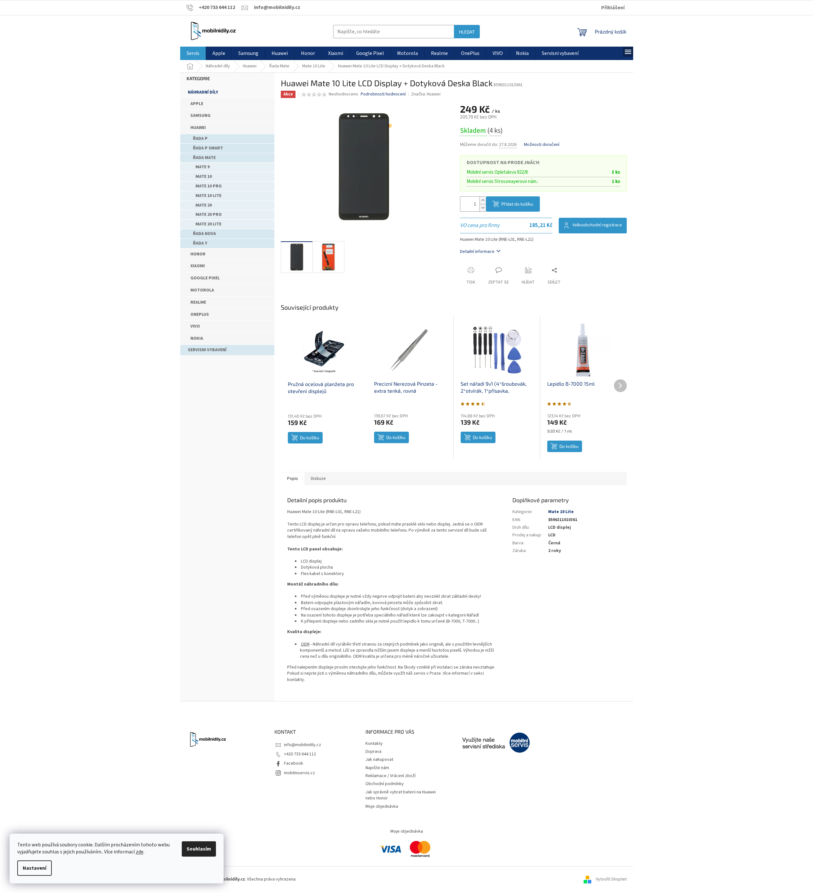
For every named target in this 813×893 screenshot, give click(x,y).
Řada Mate (204, 158)
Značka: (426, 94)
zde (139, 851)
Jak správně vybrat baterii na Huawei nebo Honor (400, 795)
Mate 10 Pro (209, 186)
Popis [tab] (292, 478)
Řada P (200, 138)
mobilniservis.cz (299, 773)
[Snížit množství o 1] (482, 207)
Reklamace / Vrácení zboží (390, 776)
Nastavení (34, 868)
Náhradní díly (203, 92)
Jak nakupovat (379, 759)
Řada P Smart (208, 148)
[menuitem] (193, 53)
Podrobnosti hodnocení (383, 94)
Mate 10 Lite (208, 196)
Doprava (373, 751)
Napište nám (377, 768)
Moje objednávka (381, 806)
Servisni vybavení (207, 350)
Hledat (467, 31)
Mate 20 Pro (209, 214)
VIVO (195, 326)
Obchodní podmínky (384, 784)
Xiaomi (197, 266)
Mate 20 (204, 205)
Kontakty (374, 743)
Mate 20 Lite (208, 224)
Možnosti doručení (541, 145)
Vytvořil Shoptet (611, 879)
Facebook (293, 763)
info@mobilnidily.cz (302, 745)
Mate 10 (204, 176)
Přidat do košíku (517, 204)
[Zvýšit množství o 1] (482, 200)
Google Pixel (205, 278)
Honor (197, 254)
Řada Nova (204, 234)
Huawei (198, 128)
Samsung (200, 115)
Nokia (196, 338)
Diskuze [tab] (318, 478)
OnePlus (199, 314)
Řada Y (200, 243)
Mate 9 (203, 167)
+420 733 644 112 (300, 754)
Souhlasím (199, 848)
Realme (198, 302)
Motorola (202, 290)
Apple (196, 104)
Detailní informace (477, 251)
